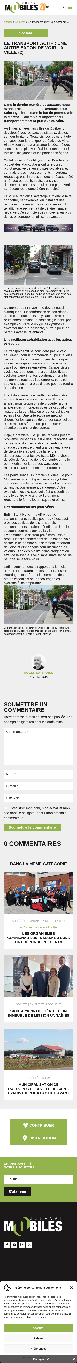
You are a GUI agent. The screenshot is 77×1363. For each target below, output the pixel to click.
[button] (71, 1288)
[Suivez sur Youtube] (14, 1245)
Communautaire (37, 920)
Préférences (38, 1348)
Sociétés (20, 21)
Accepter (38, 1327)
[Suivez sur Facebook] (7, 1245)
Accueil (8, 21)
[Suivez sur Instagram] (22, 1245)
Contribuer (41, 1125)
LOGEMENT (53, 1004)
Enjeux (60, 920)
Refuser (38, 1338)
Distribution (42, 1138)
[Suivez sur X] (29, 1245)
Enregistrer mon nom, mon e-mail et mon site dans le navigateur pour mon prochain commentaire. (37, 813)
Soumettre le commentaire (32, 827)
